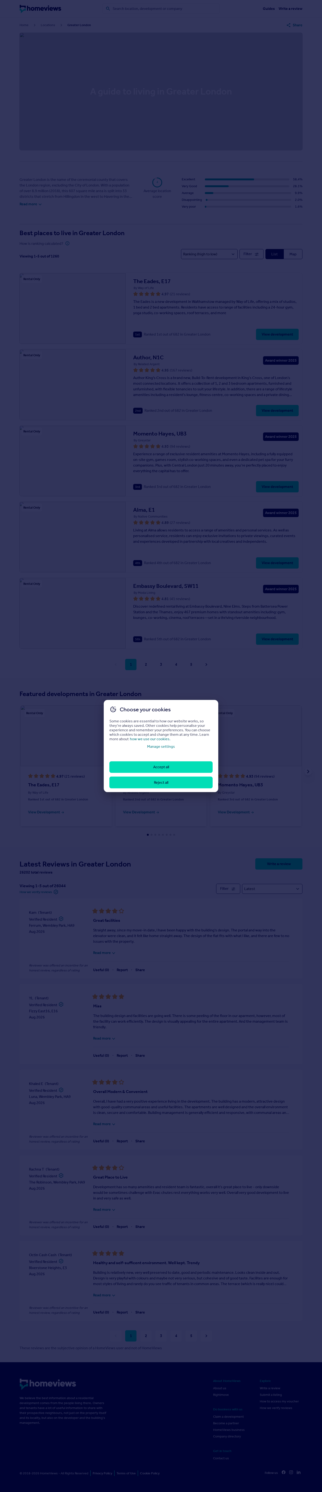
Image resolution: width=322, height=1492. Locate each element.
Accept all (161, 767)
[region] (161, 746)
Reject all (161, 782)
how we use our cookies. (150, 739)
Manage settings (161, 746)
